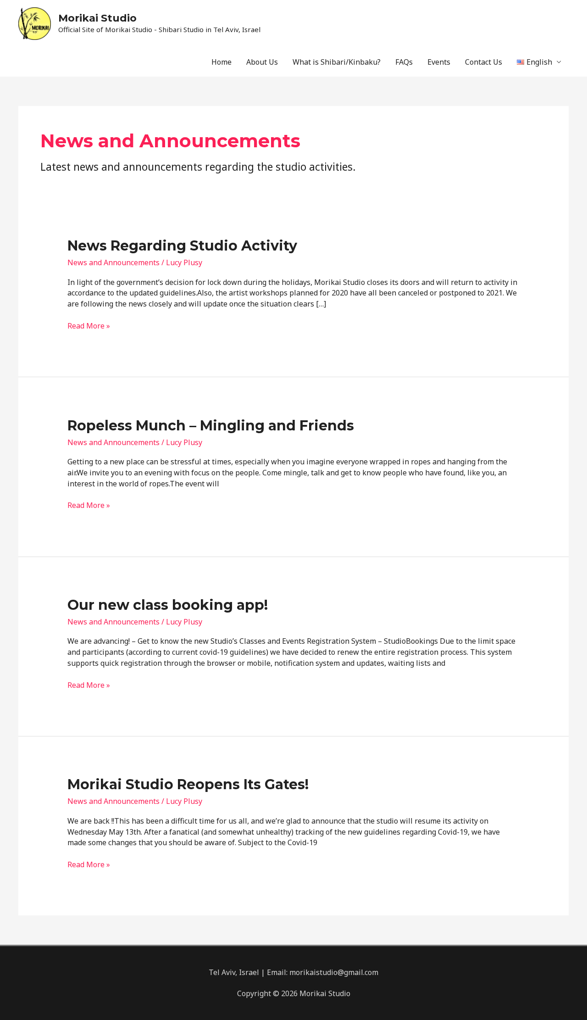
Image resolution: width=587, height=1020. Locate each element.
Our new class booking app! (167, 604)
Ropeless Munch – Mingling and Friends (210, 425)
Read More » (88, 326)
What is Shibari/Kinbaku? (337, 62)
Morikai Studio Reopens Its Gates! (188, 784)
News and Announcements (113, 262)
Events (438, 62)
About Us (262, 62)
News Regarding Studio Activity (182, 245)
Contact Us (483, 62)
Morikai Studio (97, 18)
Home (221, 62)
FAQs (404, 62)
